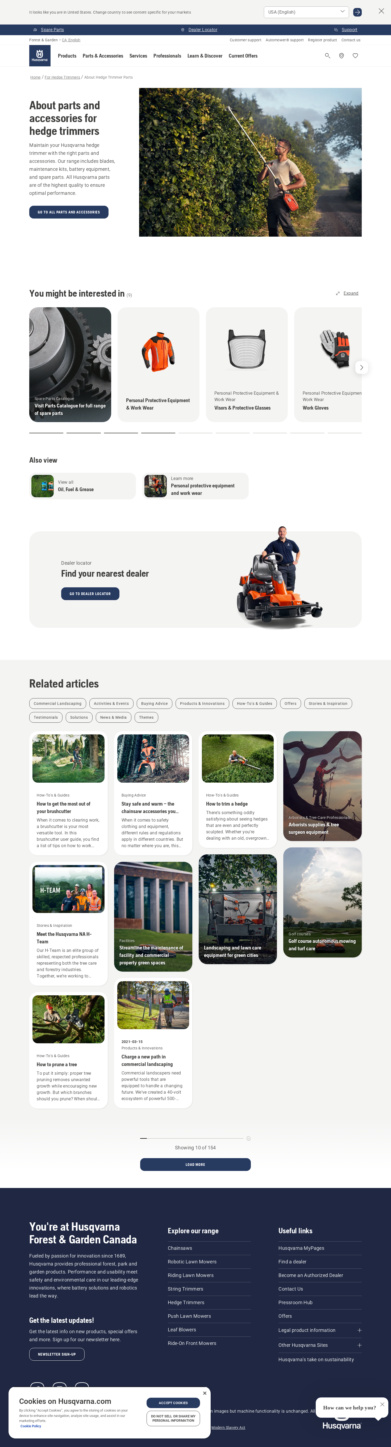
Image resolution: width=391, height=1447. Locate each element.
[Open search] (327, 55)
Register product (322, 40)
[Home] (40, 55)
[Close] (205, 1393)
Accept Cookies (173, 1403)
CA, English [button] (71, 40)
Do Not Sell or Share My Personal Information (173, 1418)
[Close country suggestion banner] (381, 11)
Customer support (245, 40)
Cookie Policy (30, 1426)
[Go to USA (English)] (357, 12)
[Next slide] (361, 367)
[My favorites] (355, 55)
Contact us (351, 40)
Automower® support (285, 40)
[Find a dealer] (341, 55)
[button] (67, 55)
